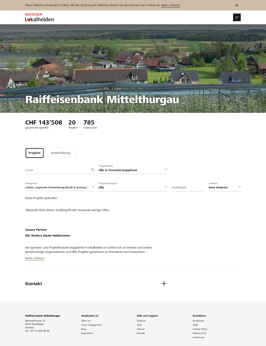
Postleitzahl (179, 187)
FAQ (139, 324)
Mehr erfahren (170, 5)
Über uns (86, 320)
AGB (195, 324)
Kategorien (31, 183)
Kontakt (141, 333)
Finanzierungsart (108, 183)
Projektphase (106, 165)
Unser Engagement (91, 324)
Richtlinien (198, 320)
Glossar (141, 329)
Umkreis (213, 183)
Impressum (199, 337)
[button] (237, 17)
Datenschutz (199, 333)
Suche (29, 170)
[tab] (34, 153)
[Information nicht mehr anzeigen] (237, 5)
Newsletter (87, 333)
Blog (83, 329)
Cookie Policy (200, 329)
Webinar (141, 320)
